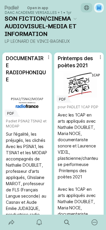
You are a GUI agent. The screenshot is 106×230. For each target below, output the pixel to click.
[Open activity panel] (39, 222)
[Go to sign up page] (99, 7)
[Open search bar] (67, 222)
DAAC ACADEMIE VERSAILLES (31, 13)
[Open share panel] (11, 222)
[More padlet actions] (94, 222)
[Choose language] (86, 7)
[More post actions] (45, 59)
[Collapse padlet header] (75, 18)
